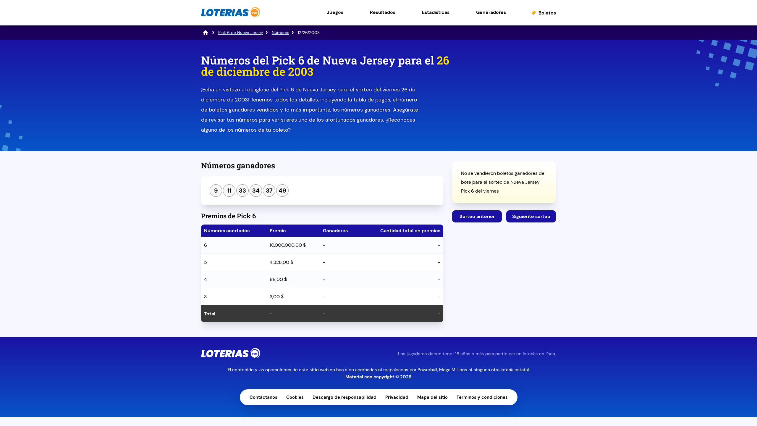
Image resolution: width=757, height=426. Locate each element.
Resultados (382, 12)
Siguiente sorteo (531, 216)
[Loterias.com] (230, 16)
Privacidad (396, 397)
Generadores (491, 12)
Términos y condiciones (482, 397)
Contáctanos (263, 397)
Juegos (335, 12)
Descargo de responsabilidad (344, 397)
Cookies (295, 397)
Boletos (547, 13)
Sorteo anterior (477, 216)
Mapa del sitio (432, 397)
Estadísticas (435, 12)
